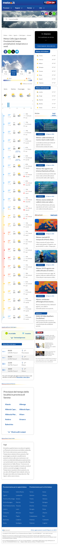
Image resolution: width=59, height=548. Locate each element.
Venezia (44, 499)
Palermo (32, 523)
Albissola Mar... (11, 414)
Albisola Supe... (25, 409)
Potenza (32, 519)
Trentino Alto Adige (9, 499)
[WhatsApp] (54, 13)
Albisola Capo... (11, 409)
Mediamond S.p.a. (14, 540)
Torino (31, 492)
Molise (5, 516)
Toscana (18, 506)
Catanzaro (45, 519)
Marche (18, 502)
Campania (6, 513)
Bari (43, 516)
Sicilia (4, 523)
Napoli (32, 513)
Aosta (44, 492)
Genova (32, 495)
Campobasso (33, 516)
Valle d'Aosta (20, 492)
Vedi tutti (53, 215)
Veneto (18, 499)
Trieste (32, 502)
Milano (44, 495)
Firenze (44, 506)
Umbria (5, 509)
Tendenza (40, 134)
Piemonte (6, 492)
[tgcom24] (50, 2)
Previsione (40, 233)
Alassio (8, 404)
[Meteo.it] (9, 2)
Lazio (17, 509)
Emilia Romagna (7, 502)
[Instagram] (46, 13)
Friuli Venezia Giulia (9, 506)
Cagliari (44, 523)
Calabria (18, 519)
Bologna (44, 502)
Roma (44, 509)
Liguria (5, 495)
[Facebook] (42, 13)
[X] (50, 13)
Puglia (18, 516)
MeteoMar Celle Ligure (23, 377)
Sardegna (19, 523)
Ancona (32, 506)
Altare (21, 414)
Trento (32, 499)
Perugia (32, 509)
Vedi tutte (54, 114)
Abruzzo (18, 513)
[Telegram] (17, 52)
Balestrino (9, 424)
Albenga (22, 404)
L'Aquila (44, 513)
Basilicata (6, 519)
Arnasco (22, 419)
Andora (8, 419)
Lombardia (19, 495)
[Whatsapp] (9, 52)
